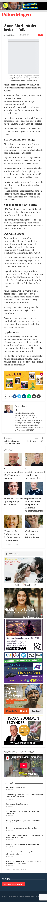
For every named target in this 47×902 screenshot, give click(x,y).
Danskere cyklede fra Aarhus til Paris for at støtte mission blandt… (24, 795)
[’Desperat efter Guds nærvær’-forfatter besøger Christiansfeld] (13, 521)
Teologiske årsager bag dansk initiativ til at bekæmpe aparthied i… (24, 836)
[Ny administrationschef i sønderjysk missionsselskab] (34, 459)
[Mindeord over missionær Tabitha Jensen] (34, 521)
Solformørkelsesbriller (16, 787)
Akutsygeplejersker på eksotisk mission (23, 820)
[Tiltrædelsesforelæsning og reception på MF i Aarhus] (13, 488)
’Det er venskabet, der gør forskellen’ (21, 828)
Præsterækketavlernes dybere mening (22, 844)
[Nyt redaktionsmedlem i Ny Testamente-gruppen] (13, 459)
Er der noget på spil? (35, 441)
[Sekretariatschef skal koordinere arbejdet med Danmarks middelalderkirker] (34, 488)
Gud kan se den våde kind (17, 804)
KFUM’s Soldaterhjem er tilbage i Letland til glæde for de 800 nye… (23, 862)
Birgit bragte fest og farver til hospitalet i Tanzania (23, 812)
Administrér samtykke (13, 884)
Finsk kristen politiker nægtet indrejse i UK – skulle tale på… (23, 853)
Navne (41, 35)
